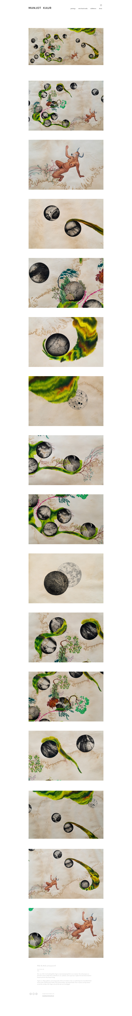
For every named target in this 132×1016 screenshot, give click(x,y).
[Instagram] (101, 5)
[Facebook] (30, 994)
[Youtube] (33, 994)
